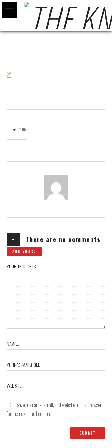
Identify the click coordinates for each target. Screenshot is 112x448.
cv (9, 73)
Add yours (24, 251)
